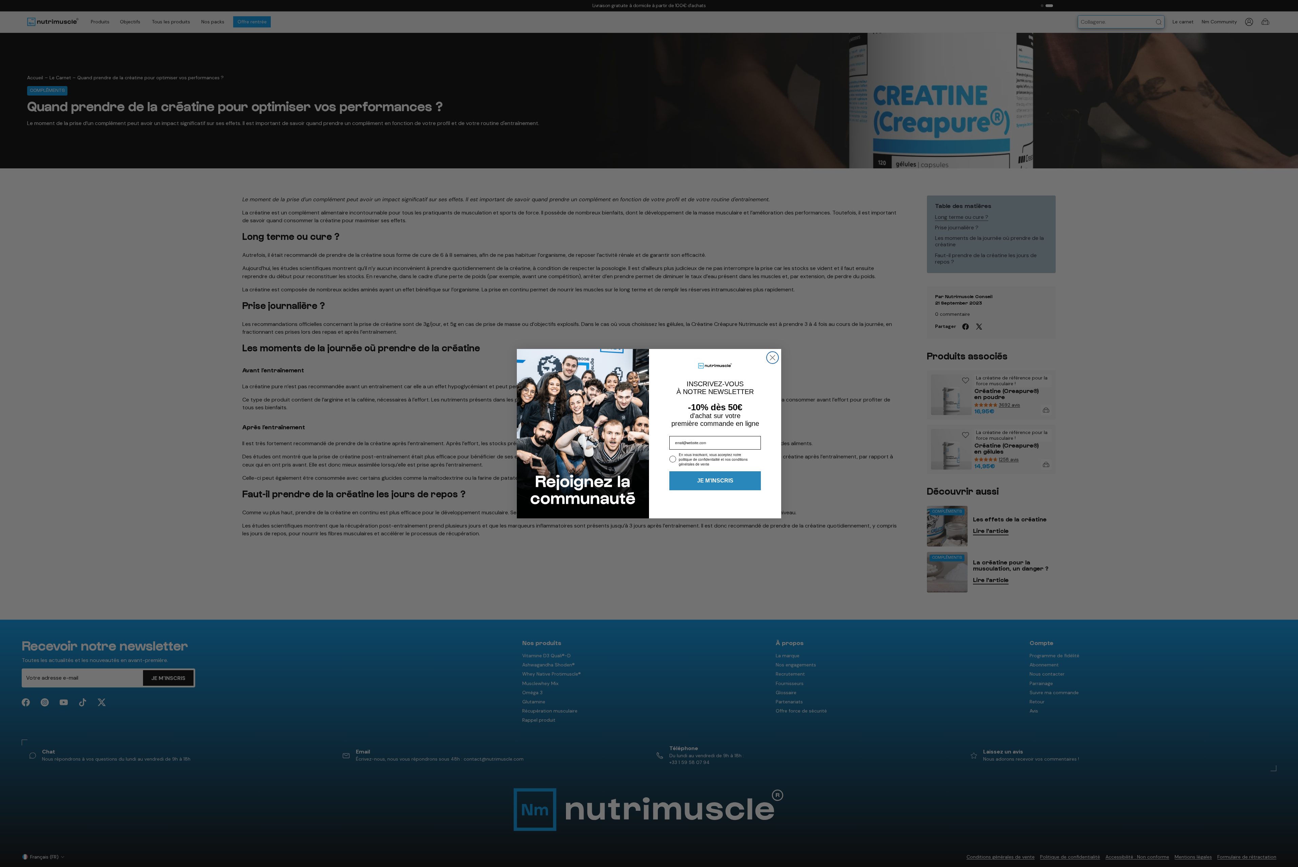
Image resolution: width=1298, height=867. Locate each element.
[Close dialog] (772, 358)
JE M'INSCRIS (715, 480)
